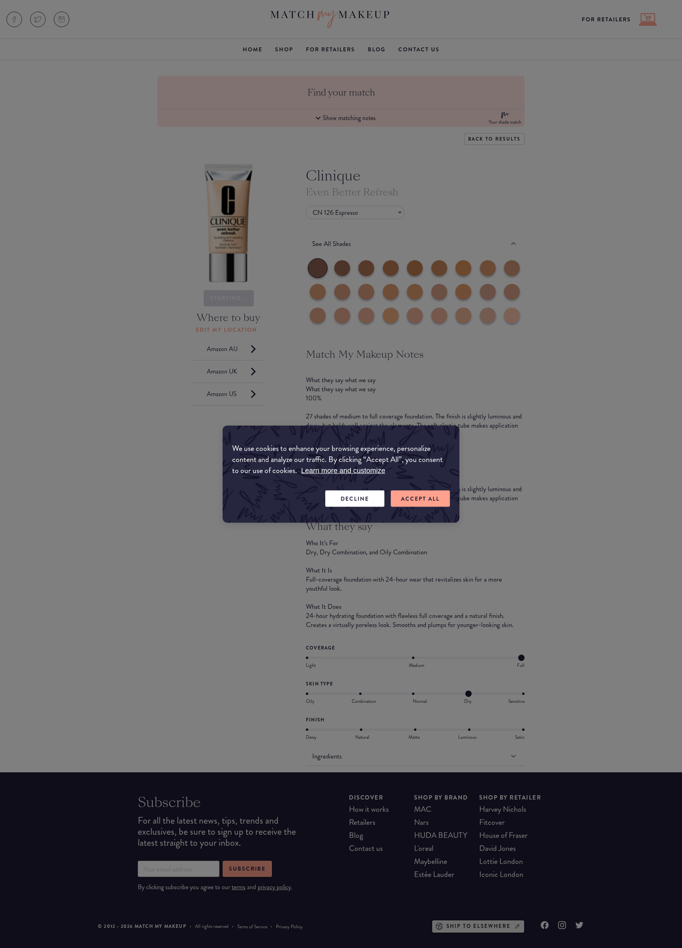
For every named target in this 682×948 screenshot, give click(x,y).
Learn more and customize (343, 470)
